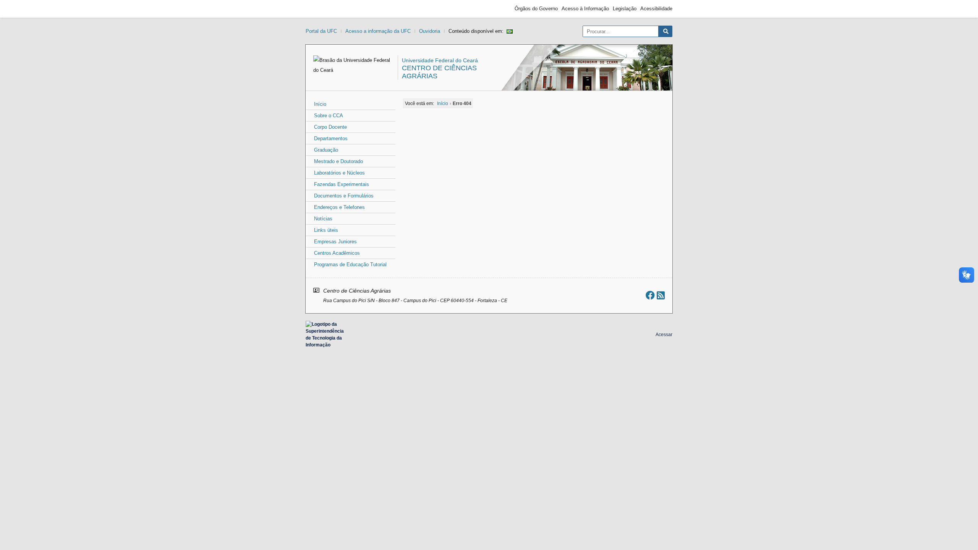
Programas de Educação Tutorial (350, 264)
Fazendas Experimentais (341, 184)
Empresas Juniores (335, 241)
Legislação (624, 8)
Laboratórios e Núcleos (339, 173)
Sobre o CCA (328, 115)
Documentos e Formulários (344, 196)
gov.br (319, 9)
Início (320, 104)
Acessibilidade (656, 8)
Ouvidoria (429, 31)
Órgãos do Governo (536, 8)
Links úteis (326, 230)
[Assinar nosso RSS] (661, 295)
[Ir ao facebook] (650, 295)
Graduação (326, 150)
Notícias (323, 219)
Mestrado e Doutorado (338, 161)
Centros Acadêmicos (337, 253)
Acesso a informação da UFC (378, 31)
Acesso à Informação (585, 8)
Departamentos (331, 138)
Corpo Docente (330, 127)
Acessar (664, 334)
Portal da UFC (321, 31)
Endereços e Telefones (339, 207)
